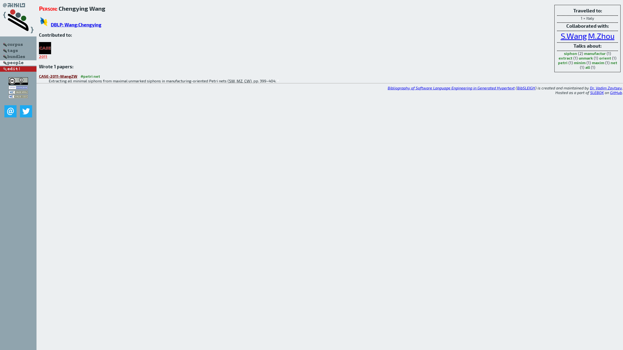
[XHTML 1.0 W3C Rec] (18, 92)
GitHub (616, 92)
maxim (598, 62)
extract (565, 58)
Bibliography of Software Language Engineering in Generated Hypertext (451, 88)
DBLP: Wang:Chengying (76, 24)
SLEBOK (597, 92)
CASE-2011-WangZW (58, 76)
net (614, 62)
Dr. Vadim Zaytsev (606, 88)
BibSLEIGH (526, 88)
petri (563, 62)
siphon (570, 53)
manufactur (595, 53)
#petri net (90, 76)
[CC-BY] (18, 83)
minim (580, 62)
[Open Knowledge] (18, 88)
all (587, 67)
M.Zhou (601, 35)
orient (605, 58)
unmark (586, 58)
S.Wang (574, 35)
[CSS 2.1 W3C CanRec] (18, 101)
